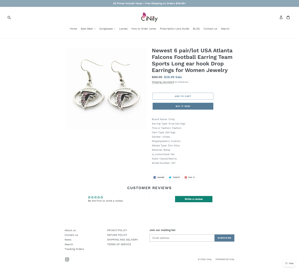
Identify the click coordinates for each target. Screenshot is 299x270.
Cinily (209, 259)
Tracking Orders (74, 249)
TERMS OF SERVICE (119, 244)
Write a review (194, 199)
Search (69, 244)
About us (70, 230)
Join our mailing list (162, 230)
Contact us (71, 234)
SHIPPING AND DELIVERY (122, 239)
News (68, 239)
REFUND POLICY (117, 234)
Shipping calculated (163, 82)
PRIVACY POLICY (117, 230)
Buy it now (183, 106)
